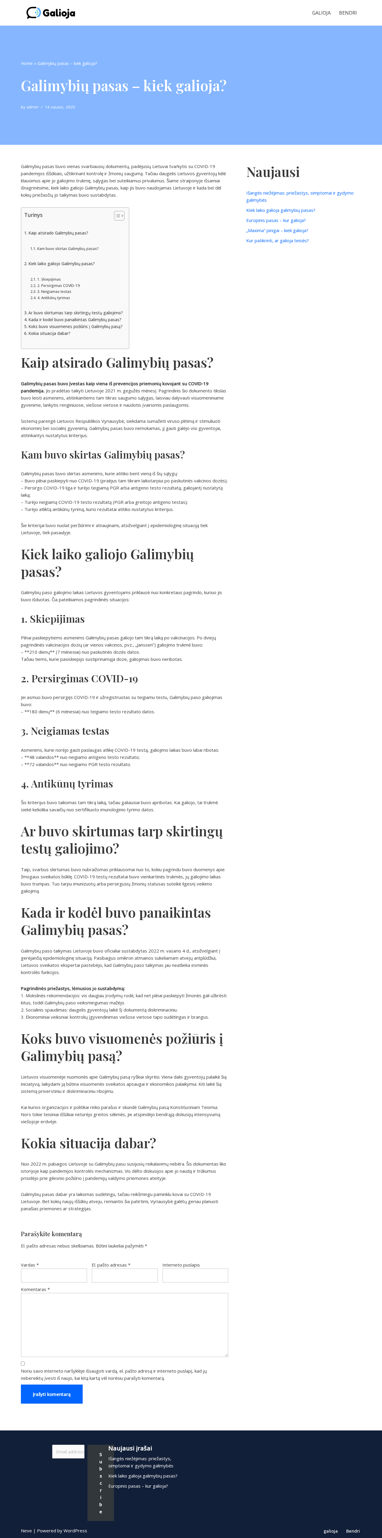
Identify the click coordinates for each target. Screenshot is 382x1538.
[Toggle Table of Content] (116, 216)
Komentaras (35, 1289)
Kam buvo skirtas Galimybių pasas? (67, 248)
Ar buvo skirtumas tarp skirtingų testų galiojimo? (75, 313)
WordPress (75, 1531)
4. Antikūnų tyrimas (53, 297)
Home (27, 63)
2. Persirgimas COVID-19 (58, 285)
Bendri (348, 13)
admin (32, 107)
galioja (321, 13)
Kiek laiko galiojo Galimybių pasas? (61, 263)
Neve (26, 1531)
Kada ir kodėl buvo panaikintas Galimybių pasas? (74, 319)
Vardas (30, 1265)
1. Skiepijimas (49, 279)
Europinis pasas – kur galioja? (276, 220)
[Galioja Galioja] (52, 12)
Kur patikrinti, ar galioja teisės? (277, 240)
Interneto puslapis (181, 1265)
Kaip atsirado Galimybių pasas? (58, 233)
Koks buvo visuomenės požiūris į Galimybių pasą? (75, 326)
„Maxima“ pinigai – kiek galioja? (277, 230)
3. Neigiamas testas (54, 291)
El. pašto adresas (111, 1265)
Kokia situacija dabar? (49, 333)
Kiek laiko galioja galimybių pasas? (280, 210)
